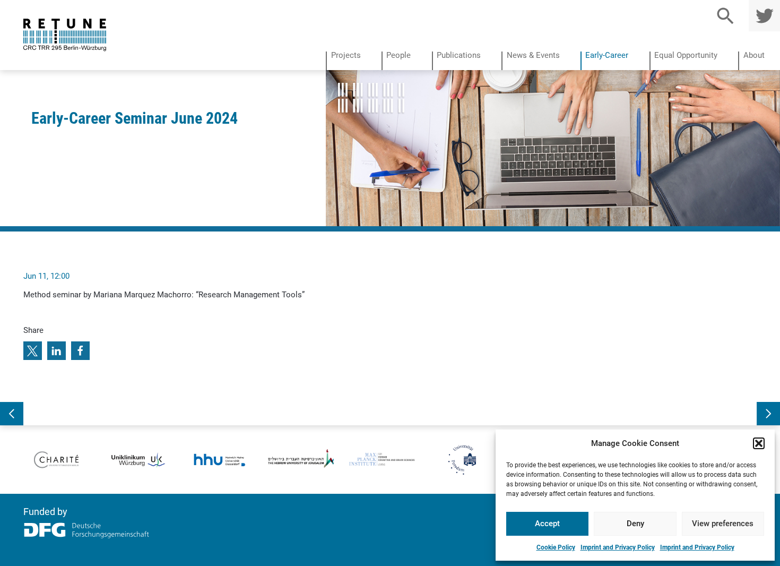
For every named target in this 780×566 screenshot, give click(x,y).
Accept (547, 523)
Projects (345, 56)
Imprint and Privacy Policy (617, 547)
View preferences (722, 523)
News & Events (533, 56)
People (398, 56)
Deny (635, 523)
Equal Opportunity (685, 56)
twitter (762, 16)
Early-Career (606, 56)
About (753, 56)
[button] (758, 443)
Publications (459, 56)
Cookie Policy (555, 547)
